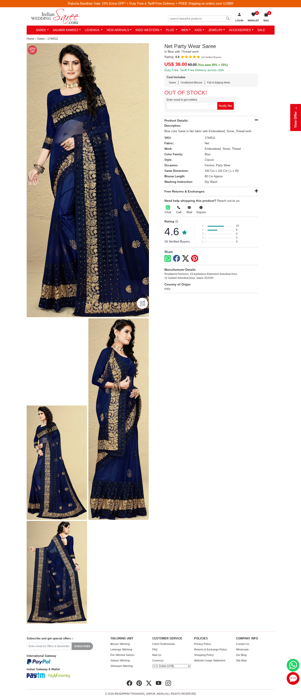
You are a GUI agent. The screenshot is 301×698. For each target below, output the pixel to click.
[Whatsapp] (167, 258)
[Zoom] (88, 180)
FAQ (154, 649)
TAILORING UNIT (121, 638)
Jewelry (215, 30)
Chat (168, 212)
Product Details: (176, 120)
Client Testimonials (163, 644)
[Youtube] (158, 683)
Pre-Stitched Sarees (122, 655)
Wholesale (242, 649)
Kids (198, 30)
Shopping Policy (204, 655)
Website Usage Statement (209, 660)
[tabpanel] (88, 180)
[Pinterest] (194, 259)
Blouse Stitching (120, 644)
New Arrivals (118, 30)
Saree (41, 30)
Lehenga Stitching (121, 649)
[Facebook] (176, 259)
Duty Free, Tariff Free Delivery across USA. (194, 70)
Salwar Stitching (120, 660)
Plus (170, 30)
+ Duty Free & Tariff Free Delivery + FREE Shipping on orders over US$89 (179, 3)
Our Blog (241, 655)
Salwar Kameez (65, 30)
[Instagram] (168, 683)
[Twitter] (185, 259)
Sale (261, 30)
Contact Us (242, 644)
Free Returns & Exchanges (184, 191)
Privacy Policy (202, 644)
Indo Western (147, 30)
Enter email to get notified (182, 99)
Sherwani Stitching (121, 666)
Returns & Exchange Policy (210, 649)
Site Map (241, 660)
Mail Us (156, 655)
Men (184, 30)
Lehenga (92, 30)
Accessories (240, 30)
